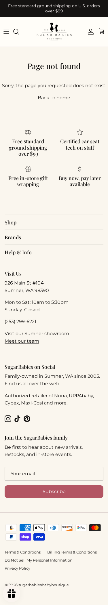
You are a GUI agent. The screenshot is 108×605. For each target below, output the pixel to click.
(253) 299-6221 (20, 321)
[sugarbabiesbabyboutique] (54, 32)
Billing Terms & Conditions (72, 552)
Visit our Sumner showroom (37, 333)
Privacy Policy (17, 568)
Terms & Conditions (23, 552)
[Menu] (6, 31)
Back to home (54, 97)
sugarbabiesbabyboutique (43, 585)
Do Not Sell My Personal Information (39, 560)
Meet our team (22, 341)
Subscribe (54, 491)
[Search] (19, 31)
